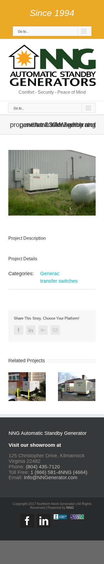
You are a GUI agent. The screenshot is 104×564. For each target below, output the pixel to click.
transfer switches (59, 281)
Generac (49, 273)
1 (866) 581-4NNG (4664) (59, 472)
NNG (70, 508)
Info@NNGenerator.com (50, 477)
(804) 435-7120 (43, 466)
